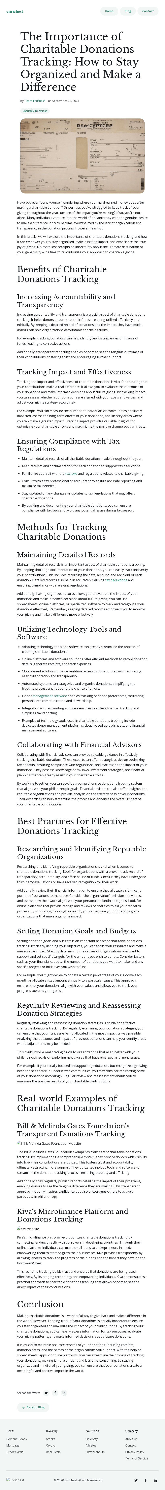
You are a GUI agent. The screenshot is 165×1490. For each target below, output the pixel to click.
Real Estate (53, 1452)
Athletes (91, 1445)
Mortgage (13, 1445)
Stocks (50, 1439)
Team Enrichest (34, 101)
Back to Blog (35, 1407)
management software (50, 696)
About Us (131, 1439)
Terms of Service (136, 1458)
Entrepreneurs (95, 1452)
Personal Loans (16, 1439)
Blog (128, 11)
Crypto (50, 1445)
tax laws (71, 473)
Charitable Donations (35, 111)
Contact (148, 11)
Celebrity (92, 1439)
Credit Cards (14, 1452)
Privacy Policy (134, 1452)
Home (109, 11)
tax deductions (116, 580)
